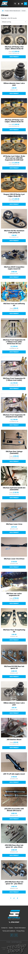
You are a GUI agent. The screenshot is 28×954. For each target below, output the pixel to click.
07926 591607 (14, 922)
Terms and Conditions (8, 931)
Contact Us (4, 928)
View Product (14, 57)
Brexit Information (20, 928)
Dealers (11, 928)
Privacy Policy (20, 931)
